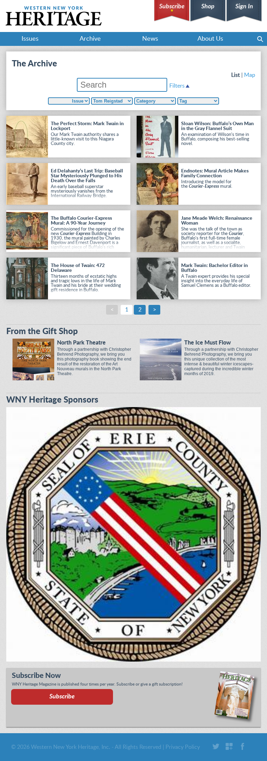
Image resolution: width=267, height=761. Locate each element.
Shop (208, 6)
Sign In (244, 6)
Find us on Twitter (215, 746)
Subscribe (172, 6)
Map (249, 75)
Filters (177, 86)
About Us (210, 39)
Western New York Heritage (54, 16)
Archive (90, 39)
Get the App (229, 746)
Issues (30, 39)
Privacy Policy (182, 747)
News (150, 39)
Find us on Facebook (242, 746)
